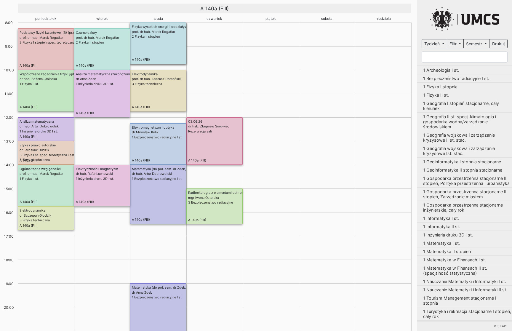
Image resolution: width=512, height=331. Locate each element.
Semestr (474, 43)
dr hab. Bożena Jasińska (38, 79)
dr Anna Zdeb (86, 79)
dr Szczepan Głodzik (35, 215)
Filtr (453, 43)
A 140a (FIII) (141, 59)
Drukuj (498, 43)
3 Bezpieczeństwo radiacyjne (210, 202)
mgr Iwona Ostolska (203, 198)
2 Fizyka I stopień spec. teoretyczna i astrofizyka (57, 42)
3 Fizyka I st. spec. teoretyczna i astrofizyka (53, 155)
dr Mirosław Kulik (145, 132)
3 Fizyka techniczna (147, 84)
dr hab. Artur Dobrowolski (40, 126)
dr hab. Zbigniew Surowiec (208, 126)
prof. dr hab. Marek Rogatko (153, 32)
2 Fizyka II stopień (146, 36)
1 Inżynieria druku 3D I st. (95, 84)
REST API (500, 326)
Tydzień (432, 43)
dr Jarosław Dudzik (34, 150)
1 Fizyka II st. (29, 84)
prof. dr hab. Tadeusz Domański (156, 79)
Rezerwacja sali (200, 131)
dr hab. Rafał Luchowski (94, 174)
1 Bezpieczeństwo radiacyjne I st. (157, 137)
